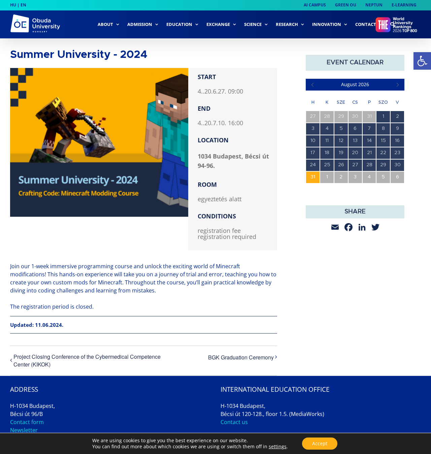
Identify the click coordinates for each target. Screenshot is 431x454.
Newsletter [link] (24, 430)
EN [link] (23, 5)
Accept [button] (319, 443)
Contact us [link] (234, 422)
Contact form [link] (27, 422)
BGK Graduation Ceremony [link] (241, 357)
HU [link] (13, 5)
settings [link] (278, 446)
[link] (422, 61)
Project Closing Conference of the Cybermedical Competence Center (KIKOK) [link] (87, 360)
